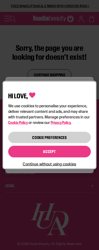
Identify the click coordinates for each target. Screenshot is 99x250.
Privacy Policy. (61, 122)
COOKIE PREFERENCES (49, 137)
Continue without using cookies (49, 163)
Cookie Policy (18, 122)
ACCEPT (49, 151)
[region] (49, 125)
